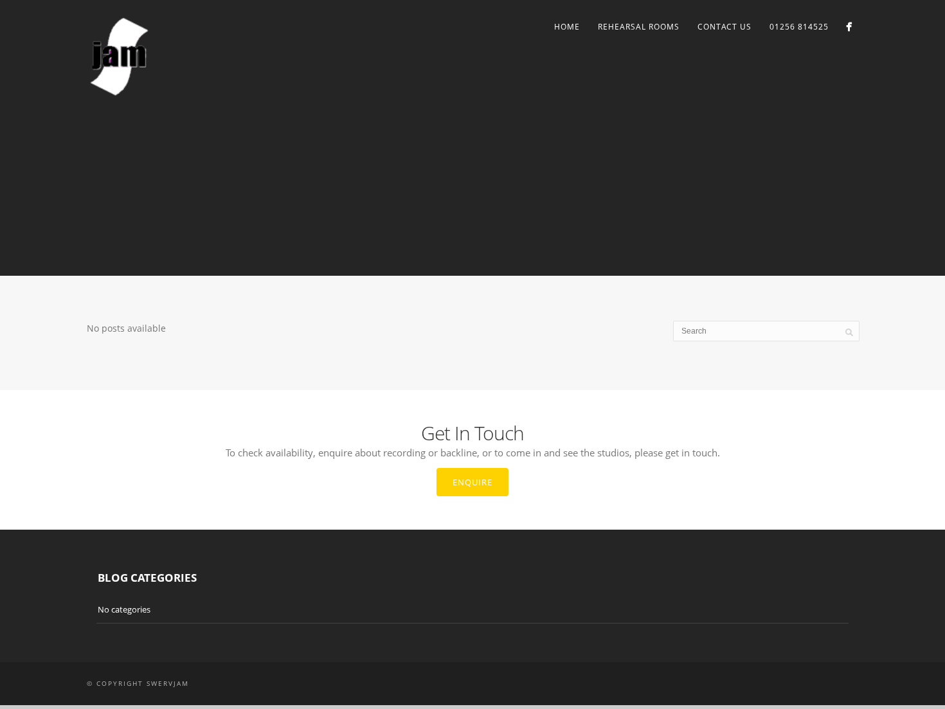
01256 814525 (799, 26)
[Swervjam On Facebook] (849, 27)
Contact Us (725, 26)
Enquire (472, 482)
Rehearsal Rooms (639, 26)
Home (567, 26)
